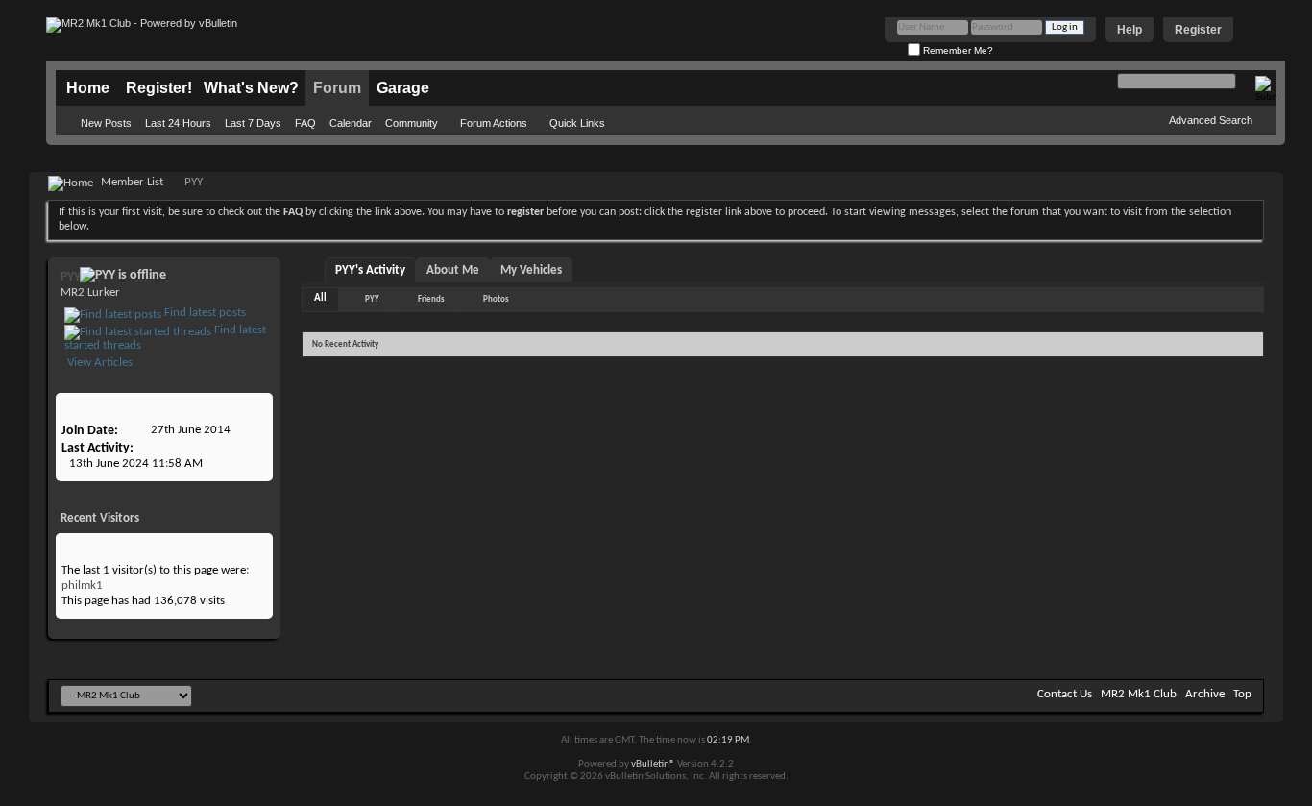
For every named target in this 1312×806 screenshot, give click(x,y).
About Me (452, 270)
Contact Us (1064, 694)
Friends (431, 299)
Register (1198, 30)
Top (1242, 694)
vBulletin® (653, 764)
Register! (159, 88)
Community (411, 123)
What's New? (251, 88)
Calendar (350, 123)
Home (87, 88)
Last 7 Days (253, 123)
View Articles (98, 362)
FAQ (305, 123)
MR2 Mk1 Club (1139, 694)
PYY (372, 299)
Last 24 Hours (178, 123)
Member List (132, 182)
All (320, 298)
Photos (496, 299)
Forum (337, 88)
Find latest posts (203, 312)
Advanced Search (1210, 120)
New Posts (106, 123)
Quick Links (577, 123)
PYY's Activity (370, 270)
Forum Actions (493, 123)
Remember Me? (956, 50)
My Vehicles (531, 270)
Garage (403, 88)
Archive (1205, 694)
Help (1129, 30)
